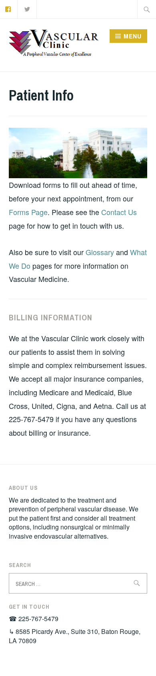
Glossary (101, 252)
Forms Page (28, 212)
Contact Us (119, 212)
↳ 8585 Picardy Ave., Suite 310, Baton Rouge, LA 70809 (74, 636)
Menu (133, 36)
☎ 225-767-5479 (33, 618)
